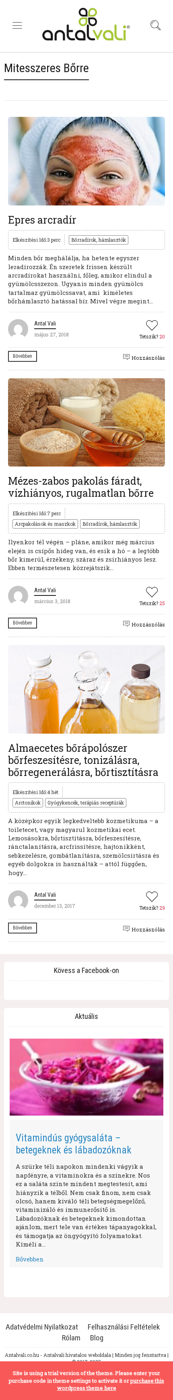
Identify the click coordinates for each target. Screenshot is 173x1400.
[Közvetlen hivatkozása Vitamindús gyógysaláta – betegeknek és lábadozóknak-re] (86, 1077)
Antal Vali (45, 323)
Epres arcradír (42, 219)
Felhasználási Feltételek (124, 1327)
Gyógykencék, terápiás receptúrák (85, 802)
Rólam (71, 1337)
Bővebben (22, 356)
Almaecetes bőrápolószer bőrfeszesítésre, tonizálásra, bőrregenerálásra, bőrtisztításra (83, 760)
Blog (96, 1337)
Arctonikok (28, 802)
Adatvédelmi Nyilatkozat (42, 1327)
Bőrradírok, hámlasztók (98, 239)
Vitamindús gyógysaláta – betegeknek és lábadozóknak (74, 1144)
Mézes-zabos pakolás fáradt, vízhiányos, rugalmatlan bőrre (81, 487)
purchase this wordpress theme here (111, 1384)
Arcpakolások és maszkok (45, 524)
